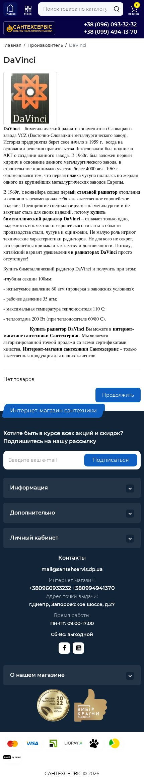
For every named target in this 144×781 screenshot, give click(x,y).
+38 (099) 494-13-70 (110, 32)
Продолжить (118, 395)
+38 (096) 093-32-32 (110, 24)
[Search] (116, 9)
